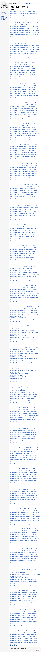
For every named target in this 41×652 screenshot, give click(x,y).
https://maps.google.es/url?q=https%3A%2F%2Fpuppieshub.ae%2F (22, 594)
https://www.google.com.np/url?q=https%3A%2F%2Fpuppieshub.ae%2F (23, 171)
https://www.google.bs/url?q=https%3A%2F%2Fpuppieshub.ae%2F (22, 85)
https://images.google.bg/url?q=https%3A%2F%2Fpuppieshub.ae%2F (22, 283)
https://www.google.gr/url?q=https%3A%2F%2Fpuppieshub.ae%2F (22, 213)
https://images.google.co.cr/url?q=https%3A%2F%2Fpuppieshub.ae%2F (23, 299)
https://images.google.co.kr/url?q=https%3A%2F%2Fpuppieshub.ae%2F (23, 312)
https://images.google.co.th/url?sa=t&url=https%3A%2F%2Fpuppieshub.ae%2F (24, 319)
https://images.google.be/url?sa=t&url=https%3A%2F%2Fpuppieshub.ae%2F (24, 278)
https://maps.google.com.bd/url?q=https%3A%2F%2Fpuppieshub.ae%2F (23, 530)
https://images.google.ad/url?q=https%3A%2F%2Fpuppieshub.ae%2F (22, 272)
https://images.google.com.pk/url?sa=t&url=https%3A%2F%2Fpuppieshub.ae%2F (18, 376)
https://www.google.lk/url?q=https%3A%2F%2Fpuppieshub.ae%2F (22, 232)
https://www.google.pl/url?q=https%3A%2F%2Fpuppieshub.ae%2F (22, 245)
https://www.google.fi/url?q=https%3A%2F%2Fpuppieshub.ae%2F (21, 203)
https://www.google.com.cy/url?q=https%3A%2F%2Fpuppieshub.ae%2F (23, 144)
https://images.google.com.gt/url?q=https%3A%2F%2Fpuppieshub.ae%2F (23, 351)
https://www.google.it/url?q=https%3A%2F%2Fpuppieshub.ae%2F (21, 224)
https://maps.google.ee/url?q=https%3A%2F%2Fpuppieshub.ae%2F (22, 590)
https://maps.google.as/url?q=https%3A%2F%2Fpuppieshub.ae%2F (22, 461)
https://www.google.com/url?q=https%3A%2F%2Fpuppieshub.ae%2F (22, 129)
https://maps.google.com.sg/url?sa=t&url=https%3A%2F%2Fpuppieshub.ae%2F (18, 572)
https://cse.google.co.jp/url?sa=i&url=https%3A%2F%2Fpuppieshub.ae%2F (23, 28)
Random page (3, 12)
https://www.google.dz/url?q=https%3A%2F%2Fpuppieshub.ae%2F (22, 198)
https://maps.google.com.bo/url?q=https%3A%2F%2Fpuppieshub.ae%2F (23, 534)
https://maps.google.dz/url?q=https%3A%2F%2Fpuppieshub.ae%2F (22, 588)
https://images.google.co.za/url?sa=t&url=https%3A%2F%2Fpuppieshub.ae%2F (18, 323)
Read (22, 3)
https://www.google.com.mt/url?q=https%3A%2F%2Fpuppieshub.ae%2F (23, 161)
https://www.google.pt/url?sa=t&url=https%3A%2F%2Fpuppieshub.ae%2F (23, 249)
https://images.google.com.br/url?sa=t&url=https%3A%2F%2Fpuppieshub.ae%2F (18, 335)
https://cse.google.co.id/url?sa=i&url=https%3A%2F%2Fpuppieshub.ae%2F (23, 22)
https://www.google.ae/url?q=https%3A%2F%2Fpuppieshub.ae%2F (22, 74)
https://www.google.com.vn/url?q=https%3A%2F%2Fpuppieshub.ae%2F (23, 192)
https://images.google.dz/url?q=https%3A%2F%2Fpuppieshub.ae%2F (22, 400)
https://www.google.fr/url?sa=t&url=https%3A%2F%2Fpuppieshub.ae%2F (23, 207)
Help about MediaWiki (4, 13)
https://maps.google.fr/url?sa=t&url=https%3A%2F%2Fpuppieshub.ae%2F (23, 602)
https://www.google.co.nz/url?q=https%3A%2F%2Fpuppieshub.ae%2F (22, 110)
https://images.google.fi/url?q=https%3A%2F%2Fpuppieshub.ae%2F (22, 407)
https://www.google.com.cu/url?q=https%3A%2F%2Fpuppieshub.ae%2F (23, 142)
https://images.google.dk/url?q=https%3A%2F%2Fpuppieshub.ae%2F (22, 398)
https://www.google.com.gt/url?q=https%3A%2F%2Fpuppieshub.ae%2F (23, 150)
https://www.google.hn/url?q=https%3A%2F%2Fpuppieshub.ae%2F (22, 215)
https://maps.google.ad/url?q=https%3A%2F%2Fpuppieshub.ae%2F (22, 455)
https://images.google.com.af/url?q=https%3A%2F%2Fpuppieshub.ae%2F (23, 325)
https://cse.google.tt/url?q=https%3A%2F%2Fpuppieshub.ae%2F (21, 70)
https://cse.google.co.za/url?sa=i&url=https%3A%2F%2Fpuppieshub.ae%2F (23, 45)
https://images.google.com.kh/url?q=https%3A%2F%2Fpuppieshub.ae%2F (23, 360)
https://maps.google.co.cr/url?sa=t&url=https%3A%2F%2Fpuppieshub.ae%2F (24, 491)
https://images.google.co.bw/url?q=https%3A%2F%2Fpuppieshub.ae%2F (23, 297)
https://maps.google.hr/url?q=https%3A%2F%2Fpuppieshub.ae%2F (22, 609)
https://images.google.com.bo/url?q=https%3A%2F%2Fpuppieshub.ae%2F (23, 332)
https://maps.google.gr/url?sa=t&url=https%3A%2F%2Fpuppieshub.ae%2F (23, 607)
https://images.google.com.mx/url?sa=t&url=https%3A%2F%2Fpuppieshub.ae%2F (18, 368)
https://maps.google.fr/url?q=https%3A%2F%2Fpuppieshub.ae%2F (22, 600)
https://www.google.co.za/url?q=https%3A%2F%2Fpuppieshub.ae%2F (22, 123)
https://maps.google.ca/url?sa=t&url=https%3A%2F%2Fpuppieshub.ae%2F (23, 478)
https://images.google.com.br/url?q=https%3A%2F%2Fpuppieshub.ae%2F (23, 337)
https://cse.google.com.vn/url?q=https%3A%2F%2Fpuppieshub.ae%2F (22, 60)
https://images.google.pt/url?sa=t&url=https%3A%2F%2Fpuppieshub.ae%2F (23, 445)
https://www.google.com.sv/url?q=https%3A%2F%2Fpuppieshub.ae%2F (23, 188)
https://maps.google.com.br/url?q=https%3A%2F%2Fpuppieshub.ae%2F (23, 536)
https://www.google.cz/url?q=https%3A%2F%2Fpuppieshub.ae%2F (22, 194)
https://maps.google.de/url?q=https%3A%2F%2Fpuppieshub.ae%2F (22, 583)
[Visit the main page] (4, 4)
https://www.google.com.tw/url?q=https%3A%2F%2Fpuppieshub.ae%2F (23, 190)
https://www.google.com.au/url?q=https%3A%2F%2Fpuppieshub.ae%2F (23, 131)
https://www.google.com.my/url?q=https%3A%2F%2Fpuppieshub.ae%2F (23, 165)
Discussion (14, 3)
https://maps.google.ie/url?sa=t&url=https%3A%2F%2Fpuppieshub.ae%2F (23, 613)
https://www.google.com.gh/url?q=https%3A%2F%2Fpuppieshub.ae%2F (23, 148)
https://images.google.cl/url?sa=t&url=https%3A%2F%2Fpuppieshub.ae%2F (23, 293)
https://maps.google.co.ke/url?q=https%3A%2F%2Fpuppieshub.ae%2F (22, 508)
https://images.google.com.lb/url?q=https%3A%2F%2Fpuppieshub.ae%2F (23, 362)
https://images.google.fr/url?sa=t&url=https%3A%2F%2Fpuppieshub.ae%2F (23, 411)
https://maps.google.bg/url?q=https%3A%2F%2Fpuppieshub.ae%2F (22, 474)
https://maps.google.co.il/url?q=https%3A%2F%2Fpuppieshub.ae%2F (22, 499)
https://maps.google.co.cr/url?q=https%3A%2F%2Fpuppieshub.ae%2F (22, 493)
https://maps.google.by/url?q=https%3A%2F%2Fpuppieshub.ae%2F (22, 476)
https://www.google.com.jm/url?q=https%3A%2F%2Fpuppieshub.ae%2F (23, 154)
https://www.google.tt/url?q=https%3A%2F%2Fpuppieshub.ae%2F (21, 270)
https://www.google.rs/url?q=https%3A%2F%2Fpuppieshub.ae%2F (22, 255)
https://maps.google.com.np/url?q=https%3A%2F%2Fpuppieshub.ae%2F (23, 569)
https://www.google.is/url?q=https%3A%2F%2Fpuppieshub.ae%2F (22, 222)
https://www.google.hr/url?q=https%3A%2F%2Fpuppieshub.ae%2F (22, 217)
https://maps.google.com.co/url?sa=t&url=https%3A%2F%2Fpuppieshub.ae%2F (18, 543)
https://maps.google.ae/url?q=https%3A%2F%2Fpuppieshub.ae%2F (22, 457)
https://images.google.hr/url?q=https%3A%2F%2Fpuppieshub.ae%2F (22, 419)
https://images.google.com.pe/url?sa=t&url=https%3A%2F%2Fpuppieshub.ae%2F (18, 373)
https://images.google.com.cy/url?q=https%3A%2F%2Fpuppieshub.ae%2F (23, 341)
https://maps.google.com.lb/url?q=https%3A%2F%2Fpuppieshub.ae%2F (23, 558)
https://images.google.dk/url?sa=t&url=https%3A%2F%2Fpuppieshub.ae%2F (23, 396)
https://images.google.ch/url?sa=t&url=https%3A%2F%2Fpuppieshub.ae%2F (23, 289)
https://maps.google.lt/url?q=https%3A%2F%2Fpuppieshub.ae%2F (22, 630)
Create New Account (4, 17)
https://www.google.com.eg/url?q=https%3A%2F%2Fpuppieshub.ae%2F (23, 146)
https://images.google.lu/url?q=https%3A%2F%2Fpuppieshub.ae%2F (22, 436)
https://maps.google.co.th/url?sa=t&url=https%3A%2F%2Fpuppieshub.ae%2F (24, 514)
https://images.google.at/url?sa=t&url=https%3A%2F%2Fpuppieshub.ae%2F (23, 274)
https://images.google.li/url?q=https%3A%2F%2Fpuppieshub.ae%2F (22, 432)
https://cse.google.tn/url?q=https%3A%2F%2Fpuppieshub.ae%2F (21, 68)
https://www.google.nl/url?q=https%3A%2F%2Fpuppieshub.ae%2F (22, 243)
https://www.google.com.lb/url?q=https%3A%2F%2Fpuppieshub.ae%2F (23, 156)
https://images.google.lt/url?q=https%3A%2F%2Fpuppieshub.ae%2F (22, 434)
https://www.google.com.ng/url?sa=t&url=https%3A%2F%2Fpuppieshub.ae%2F (24, 169)
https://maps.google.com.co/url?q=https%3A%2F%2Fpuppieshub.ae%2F (23, 540)
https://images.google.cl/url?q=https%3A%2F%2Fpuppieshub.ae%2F (22, 291)
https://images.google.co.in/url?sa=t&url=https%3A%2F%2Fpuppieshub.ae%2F (24, 306)
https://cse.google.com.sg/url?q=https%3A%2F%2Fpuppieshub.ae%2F (22, 53)
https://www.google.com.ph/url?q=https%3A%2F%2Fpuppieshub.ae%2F (23, 177)
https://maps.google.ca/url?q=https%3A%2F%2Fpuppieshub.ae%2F (22, 480)
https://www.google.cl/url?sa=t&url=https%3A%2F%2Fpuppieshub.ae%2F (23, 95)
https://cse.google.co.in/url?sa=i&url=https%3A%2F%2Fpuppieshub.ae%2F (23, 26)
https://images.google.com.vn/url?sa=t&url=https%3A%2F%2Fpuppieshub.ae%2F (18, 390)
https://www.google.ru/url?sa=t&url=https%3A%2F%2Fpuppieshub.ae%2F (23, 259)
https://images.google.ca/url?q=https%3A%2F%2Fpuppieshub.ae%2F (22, 287)
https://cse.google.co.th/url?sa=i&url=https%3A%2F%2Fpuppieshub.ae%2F (23, 34)
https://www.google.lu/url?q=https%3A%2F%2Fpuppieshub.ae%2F (22, 236)
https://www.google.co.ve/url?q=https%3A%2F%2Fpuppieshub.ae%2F (22, 121)
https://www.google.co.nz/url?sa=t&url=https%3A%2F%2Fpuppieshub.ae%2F (24, 112)
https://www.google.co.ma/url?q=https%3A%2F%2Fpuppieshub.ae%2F (22, 108)
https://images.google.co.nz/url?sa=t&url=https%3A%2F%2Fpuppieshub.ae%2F (18, 317)
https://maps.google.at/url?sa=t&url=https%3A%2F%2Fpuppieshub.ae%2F (23, 463)
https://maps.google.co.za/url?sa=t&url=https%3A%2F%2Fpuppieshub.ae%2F (24, 520)
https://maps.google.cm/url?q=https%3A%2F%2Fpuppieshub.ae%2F (22, 489)
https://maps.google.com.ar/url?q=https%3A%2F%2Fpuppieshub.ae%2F (23, 524)
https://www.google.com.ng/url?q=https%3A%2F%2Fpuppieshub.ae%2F (23, 167)
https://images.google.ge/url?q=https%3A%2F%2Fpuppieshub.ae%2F (22, 413)
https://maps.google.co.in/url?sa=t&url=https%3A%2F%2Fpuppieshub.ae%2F (24, 503)
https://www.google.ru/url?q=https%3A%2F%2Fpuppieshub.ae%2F (22, 257)
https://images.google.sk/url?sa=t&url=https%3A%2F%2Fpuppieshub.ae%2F (23, 449)
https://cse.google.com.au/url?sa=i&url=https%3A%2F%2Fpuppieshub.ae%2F (24, 47)
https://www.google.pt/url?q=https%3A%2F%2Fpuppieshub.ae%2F (22, 251)
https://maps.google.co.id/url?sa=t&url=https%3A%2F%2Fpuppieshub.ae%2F (24, 497)
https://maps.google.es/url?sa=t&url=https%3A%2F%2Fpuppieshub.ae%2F (23, 592)
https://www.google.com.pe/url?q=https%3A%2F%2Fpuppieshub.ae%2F (23, 175)
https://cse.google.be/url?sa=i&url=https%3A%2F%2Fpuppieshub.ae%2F (23, 13)
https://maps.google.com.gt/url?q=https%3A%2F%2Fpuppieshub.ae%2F (23, 552)
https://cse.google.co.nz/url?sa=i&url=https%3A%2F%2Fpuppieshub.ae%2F (23, 32)
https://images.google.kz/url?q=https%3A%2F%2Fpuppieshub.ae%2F (22, 430)
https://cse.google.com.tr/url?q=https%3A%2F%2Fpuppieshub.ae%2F (22, 57)
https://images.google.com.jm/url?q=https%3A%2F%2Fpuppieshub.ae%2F (23, 358)
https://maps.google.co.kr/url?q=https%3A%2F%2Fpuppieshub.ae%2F (22, 510)
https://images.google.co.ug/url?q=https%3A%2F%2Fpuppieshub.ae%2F (23, 321)
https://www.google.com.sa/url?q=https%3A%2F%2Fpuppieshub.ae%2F (23, 182)
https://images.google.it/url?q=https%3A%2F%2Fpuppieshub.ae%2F (22, 428)
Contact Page (3, 19)
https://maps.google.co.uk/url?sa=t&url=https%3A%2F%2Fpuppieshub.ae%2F (24, 516)
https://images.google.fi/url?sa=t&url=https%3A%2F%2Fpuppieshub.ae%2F (23, 405)
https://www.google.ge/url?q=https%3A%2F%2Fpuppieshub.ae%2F (22, 211)
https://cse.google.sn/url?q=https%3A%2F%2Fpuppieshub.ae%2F (21, 66)
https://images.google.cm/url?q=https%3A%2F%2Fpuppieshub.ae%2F (22, 295)
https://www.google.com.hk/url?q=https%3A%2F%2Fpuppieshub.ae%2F (23, 152)
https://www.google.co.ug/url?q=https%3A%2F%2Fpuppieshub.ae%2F (22, 118)
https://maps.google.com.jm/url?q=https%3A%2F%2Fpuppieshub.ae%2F (23, 556)
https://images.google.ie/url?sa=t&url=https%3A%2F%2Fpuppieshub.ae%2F (23, 421)
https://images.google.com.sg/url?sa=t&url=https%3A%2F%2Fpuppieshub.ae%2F (18, 382)
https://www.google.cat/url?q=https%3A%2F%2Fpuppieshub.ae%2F (22, 91)
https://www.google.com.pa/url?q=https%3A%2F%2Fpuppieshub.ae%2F (23, 173)
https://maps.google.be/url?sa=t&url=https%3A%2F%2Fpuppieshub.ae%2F (23, 470)
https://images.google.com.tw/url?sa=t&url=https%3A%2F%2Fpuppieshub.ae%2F (18, 387)
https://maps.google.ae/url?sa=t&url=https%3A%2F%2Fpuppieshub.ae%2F (23, 459)
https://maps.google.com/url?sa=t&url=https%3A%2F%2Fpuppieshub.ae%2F (23, 522)
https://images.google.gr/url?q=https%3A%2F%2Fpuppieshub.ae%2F (22, 417)
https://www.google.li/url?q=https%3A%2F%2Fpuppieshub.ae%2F (21, 230)
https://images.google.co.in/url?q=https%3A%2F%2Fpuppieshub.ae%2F (23, 308)
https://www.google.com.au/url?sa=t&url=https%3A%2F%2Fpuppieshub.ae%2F (24, 133)
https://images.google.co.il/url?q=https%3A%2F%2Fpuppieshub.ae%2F (22, 304)
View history (28, 3)
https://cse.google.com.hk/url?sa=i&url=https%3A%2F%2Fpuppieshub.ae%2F (24, 51)
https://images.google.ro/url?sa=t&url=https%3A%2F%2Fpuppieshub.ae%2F (23, 447)
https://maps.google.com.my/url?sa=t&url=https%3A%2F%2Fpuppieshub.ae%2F (18, 565)
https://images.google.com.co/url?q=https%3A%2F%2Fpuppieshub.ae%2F (23, 339)
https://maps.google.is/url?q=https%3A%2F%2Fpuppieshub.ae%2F (22, 617)
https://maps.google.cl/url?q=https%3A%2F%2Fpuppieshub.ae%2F (22, 487)
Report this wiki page (13, 645)
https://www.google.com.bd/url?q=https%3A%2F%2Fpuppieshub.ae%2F (23, 135)
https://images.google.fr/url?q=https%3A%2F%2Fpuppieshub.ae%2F (22, 409)
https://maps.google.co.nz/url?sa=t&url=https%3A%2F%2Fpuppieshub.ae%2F (24, 512)
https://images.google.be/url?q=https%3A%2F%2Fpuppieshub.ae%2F (22, 280)
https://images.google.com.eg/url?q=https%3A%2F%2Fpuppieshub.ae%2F (23, 347)
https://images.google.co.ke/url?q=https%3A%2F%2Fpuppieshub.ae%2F (23, 310)
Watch (31, 3)
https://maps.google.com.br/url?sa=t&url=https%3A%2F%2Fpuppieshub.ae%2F (24, 538)
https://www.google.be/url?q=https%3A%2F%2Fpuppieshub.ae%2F (22, 81)
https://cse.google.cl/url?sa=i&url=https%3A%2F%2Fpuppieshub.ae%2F (23, 20)
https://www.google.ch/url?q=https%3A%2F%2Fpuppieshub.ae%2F (22, 93)
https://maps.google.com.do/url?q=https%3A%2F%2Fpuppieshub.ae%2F (23, 546)
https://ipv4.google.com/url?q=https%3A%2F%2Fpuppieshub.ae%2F (22, 451)
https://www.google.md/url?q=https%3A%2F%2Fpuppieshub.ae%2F (22, 240)
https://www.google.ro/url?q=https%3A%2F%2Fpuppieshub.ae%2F (22, 253)
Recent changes (3, 11)
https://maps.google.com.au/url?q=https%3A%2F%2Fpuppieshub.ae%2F (23, 528)
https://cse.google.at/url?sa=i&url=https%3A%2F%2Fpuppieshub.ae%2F (23, 11)
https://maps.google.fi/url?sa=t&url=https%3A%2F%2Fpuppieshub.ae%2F (23, 596)
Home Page (2, 16)
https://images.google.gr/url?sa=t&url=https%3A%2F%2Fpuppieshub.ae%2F (23, 415)
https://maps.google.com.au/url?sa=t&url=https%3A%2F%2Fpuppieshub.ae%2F (18, 526)
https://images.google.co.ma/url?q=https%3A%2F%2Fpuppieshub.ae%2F (23, 314)
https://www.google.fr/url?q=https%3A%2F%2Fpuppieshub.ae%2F (21, 209)
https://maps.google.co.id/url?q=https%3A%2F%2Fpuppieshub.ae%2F (22, 495)
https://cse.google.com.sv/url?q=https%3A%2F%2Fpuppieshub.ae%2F (22, 55)
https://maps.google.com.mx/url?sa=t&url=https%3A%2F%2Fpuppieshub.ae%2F (18, 563)
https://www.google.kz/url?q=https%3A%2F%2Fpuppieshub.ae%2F (22, 228)
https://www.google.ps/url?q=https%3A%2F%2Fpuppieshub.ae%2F (22, 247)
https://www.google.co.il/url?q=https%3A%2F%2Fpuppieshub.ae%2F (22, 102)
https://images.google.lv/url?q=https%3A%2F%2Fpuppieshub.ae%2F (22, 438)
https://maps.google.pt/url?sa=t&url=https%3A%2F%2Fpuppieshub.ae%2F (23, 642)
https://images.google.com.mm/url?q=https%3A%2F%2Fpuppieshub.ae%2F (23, 365)
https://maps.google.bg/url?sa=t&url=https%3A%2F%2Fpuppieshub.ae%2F (23, 472)
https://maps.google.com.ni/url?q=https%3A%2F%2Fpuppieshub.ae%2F (23, 567)
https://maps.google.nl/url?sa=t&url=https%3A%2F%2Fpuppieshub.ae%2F (23, 638)
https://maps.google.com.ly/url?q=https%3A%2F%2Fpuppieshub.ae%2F (23, 560)
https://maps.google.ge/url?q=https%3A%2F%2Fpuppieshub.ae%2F (22, 604)
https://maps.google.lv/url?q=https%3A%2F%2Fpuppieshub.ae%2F (22, 634)
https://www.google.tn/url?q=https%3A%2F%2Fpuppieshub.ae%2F (22, 268)
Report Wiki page (3, 18)
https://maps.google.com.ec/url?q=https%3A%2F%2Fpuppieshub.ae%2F (23, 548)
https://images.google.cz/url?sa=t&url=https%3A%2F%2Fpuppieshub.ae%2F (23, 392)
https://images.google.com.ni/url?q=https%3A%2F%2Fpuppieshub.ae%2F (23, 370)
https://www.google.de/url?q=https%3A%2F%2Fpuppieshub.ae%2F (22, 196)
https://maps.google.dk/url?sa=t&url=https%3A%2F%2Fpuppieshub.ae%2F (23, 585)
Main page (10, 3)
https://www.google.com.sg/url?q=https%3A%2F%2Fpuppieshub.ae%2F (23, 184)
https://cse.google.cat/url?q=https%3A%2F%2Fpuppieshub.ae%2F (22, 17)
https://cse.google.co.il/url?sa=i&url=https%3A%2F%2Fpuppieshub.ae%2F (23, 24)
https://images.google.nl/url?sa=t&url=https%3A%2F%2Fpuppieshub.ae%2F (23, 442)
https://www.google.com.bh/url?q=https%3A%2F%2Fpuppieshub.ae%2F (23, 137)
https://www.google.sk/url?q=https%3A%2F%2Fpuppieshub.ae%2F (22, 266)
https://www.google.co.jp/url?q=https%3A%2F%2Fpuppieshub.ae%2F (22, 104)
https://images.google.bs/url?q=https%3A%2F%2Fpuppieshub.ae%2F (22, 285)
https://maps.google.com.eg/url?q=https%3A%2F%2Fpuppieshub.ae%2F (23, 550)
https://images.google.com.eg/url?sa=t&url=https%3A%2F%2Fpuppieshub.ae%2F (18, 345)
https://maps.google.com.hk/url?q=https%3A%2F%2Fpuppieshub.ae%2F (23, 554)
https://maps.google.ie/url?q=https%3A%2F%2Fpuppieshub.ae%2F (22, 611)
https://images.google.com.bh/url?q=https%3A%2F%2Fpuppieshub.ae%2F (23, 330)
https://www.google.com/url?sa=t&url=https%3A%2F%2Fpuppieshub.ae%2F (23, 127)
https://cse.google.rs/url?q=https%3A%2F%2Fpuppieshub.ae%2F (21, 62)
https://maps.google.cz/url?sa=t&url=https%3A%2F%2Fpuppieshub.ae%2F (23, 581)
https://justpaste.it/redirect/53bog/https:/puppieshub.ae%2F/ (20, 453)
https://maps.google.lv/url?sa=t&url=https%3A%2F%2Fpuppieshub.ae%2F (23, 636)
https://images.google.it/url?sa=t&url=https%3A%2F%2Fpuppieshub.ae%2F (23, 426)
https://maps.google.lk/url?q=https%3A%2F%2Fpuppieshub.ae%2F (22, 628)
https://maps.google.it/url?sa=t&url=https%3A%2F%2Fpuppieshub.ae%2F (23, 621)
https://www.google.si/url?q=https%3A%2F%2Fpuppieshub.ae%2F (22, 264)
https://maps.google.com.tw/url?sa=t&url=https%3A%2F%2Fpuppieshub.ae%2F (18, 577)
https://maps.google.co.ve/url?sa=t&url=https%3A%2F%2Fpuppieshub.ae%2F (24, 518)
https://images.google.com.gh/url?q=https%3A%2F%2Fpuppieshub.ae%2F (23, 349)
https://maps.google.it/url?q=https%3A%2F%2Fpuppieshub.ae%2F (22, 619)
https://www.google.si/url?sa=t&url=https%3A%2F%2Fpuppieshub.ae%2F (23, 262)
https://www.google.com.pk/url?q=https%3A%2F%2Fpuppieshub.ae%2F (23, 179)
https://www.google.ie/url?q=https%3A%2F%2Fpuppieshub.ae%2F (22, 219)
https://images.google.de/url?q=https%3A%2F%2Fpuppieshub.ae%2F (22, 394)
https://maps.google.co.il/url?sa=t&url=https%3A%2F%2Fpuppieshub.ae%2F (23, 501)
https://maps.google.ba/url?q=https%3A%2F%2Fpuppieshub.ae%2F (22, 466)
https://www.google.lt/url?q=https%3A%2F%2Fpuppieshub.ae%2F (21, 234)
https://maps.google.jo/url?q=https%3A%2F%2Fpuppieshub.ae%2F (22, 623)
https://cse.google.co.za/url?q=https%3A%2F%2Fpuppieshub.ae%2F (22, 43)
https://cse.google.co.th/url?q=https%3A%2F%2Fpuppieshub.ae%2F (22, 36)
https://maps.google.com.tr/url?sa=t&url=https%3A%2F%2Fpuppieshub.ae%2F (24, 574)
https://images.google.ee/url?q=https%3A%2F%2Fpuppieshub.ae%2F (22, 402)
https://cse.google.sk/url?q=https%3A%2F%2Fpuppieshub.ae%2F (21, 64)
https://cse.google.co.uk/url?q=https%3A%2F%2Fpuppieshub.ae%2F (22, 39)
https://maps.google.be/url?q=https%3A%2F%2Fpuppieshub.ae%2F (22, 468)
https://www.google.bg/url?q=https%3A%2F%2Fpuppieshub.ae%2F (22, 83)
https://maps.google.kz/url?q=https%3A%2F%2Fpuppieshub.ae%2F (22, 625)
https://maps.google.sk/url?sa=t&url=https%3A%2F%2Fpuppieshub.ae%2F (23, 644)
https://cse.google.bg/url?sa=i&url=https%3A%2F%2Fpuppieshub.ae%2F (23, 15)
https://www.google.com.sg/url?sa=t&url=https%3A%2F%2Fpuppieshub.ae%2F (24, 186)
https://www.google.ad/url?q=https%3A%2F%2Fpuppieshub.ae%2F (22, 72)
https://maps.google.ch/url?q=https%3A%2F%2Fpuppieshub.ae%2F (22, 482)
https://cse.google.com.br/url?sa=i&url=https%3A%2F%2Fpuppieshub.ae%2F (24, 49)
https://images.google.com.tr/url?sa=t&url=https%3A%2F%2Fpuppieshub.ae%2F (18, 384)
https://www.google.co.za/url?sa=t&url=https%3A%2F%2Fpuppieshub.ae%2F (24, 125)
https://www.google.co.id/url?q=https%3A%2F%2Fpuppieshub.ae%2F (22, 100)
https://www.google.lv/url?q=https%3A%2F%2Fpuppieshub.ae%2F (22, 238)
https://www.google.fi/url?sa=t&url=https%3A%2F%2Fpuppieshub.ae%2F (23, 205)
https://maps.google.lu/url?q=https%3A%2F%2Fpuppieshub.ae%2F (22, 632)
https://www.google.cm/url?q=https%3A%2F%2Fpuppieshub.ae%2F (22, 97)
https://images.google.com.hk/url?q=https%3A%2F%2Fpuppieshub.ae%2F (23, 353)
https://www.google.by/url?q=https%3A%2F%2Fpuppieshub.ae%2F (22, 87)
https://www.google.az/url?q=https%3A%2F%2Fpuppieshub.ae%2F (22, 78)
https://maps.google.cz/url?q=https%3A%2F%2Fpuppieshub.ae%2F (22, 579)
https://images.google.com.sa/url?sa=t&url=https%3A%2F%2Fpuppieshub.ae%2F (18, 379)
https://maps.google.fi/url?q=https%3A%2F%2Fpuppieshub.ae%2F (22, 598)
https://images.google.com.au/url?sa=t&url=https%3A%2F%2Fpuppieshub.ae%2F (18, 328)
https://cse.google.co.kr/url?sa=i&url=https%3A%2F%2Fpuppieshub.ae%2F (23, 30)
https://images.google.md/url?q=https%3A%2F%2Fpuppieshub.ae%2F (22, 440)
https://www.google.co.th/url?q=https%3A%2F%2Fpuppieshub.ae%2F (22, 116)
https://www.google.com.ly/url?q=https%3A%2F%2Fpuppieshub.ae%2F (22, 158)
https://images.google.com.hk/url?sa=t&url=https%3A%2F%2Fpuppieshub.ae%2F (18, 356)
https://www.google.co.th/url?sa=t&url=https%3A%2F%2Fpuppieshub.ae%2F (23, 114)
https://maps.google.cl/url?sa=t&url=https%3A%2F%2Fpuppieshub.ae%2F (23, 485)
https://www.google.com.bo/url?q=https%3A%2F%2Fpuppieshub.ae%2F (23, 139)
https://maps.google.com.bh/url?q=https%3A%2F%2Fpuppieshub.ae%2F (23, 532)
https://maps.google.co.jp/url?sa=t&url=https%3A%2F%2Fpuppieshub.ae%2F (24, 506)
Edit (24, 3)
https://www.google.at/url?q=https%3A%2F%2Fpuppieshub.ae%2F (22, 76)
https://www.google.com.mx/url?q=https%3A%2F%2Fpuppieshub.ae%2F (23, 163)
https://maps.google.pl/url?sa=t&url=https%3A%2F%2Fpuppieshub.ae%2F (23, 640)
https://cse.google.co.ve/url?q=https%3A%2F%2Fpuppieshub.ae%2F (22, 41)
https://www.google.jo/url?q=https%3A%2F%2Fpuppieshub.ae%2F (22, 226)
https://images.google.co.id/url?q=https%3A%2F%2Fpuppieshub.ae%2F (23, 301)
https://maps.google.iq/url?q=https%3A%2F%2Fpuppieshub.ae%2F (22, 615)
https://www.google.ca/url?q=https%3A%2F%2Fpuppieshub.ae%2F (22, 89)
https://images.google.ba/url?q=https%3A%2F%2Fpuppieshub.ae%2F (22, 276)
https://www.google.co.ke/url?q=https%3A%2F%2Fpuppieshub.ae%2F (22, 106)
